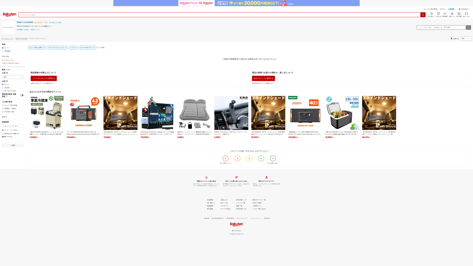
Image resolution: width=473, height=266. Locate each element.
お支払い (27, 29)
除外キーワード (7, 137)
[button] (464, 9)
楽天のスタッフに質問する (263, 78)
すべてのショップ (7, 38)
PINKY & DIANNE (25, 22)
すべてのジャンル (8, 60)
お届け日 (5, 81)
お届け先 (5, 73)
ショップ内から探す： (425, 27)
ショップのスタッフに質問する (44, 78)
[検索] (423, 14)
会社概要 (20, 29)
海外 (9, 70)
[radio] (3, 48)
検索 (13, 145)
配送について (35, 29)
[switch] (22, 95)
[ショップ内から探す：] (468, 27)
